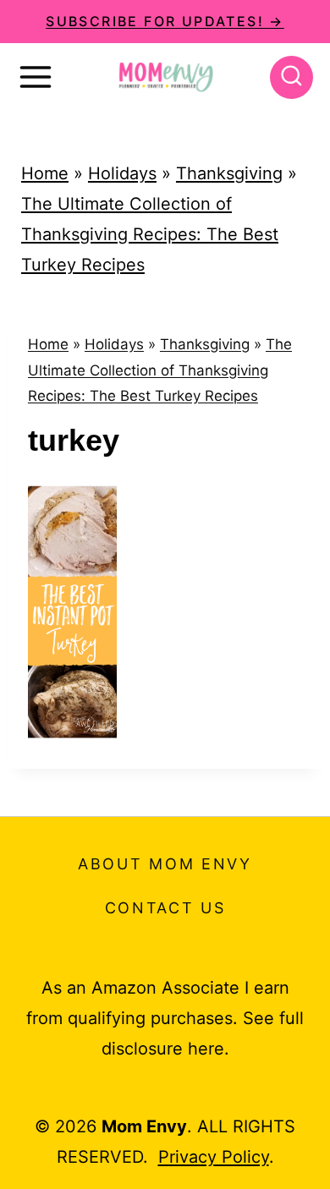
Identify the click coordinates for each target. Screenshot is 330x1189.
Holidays (122, 173)
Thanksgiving (229, 173)
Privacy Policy (213, 1157)
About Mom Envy (165, 864)
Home (45, 173)
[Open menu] (35, 77)
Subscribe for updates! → (165, 21)
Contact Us (165, 908)
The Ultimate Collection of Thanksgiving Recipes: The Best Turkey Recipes (149, 234)
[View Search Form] (291, 77)
